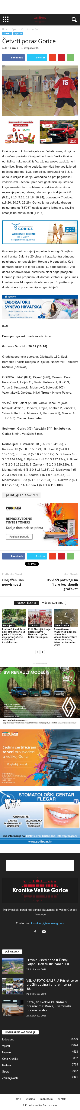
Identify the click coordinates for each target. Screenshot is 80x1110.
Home (5, 29)
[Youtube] (44, 932)
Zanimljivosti (10, 1078)
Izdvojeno (8, 625)
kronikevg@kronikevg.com (47, 923)
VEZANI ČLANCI (26, 602)
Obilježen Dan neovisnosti (13, 582)
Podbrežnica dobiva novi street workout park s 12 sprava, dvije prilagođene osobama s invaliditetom (13, 636)
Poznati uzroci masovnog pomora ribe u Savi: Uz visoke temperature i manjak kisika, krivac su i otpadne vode (65, 637)
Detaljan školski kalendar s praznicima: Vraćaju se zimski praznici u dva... (48, 1006)
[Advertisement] (40, 7)
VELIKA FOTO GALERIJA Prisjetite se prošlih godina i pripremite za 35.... (52, 984)
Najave (6, 1052)
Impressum (46, 1098)
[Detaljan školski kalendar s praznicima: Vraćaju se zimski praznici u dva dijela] (12, 1008)
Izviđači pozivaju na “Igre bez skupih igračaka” (62, 584)
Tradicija (34, 625)
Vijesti (18, 33)
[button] (73, 20)
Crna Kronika (62, 625)
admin (14, 47)
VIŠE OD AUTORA (52, 602)
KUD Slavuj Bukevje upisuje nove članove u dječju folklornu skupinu (39, 633)
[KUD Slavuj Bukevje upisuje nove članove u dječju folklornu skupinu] (40, 618)
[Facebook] (36, 932)
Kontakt (62, 1098)
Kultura (6, 1065)
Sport (7, 33)
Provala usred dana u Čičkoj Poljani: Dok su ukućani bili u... (48, 962)
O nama (30, 1098)
